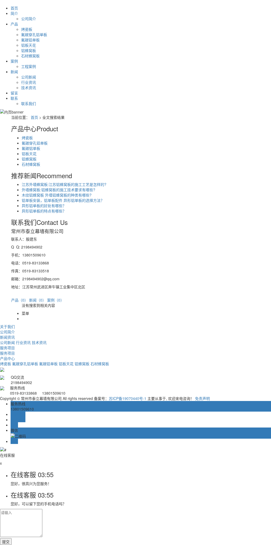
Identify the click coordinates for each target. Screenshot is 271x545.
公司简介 (28, 18)
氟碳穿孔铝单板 (34, 34)
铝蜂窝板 (28, 50)
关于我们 (7, 326)
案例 (14, 61)
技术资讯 (28, 87)
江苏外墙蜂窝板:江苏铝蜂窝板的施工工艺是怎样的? (64, 184)
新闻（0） (37, 300)
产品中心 (7, 358)
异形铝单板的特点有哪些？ (44, 210)
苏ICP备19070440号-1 (127, 398)
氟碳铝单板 (30, 39)
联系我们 (28, 103)
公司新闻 (28, 77)
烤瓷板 (26, 29)
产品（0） (19, 300)
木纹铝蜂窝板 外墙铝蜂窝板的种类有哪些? (57, 195)
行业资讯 (28, 82)
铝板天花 (28, 45)
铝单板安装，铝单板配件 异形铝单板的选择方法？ (63, 200)
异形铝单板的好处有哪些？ (44, 205)
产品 (14, 24)
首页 (14, 8)
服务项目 (7, 347)
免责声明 (202, 398)
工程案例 (28, 66)
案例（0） (55, 300)
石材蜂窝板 (30, 55)
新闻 (14, 71)
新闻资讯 (7, 337)
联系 (14, 98)
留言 (14, 92)
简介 (14, 13)
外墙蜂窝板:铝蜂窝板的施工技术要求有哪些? (58, 189)
